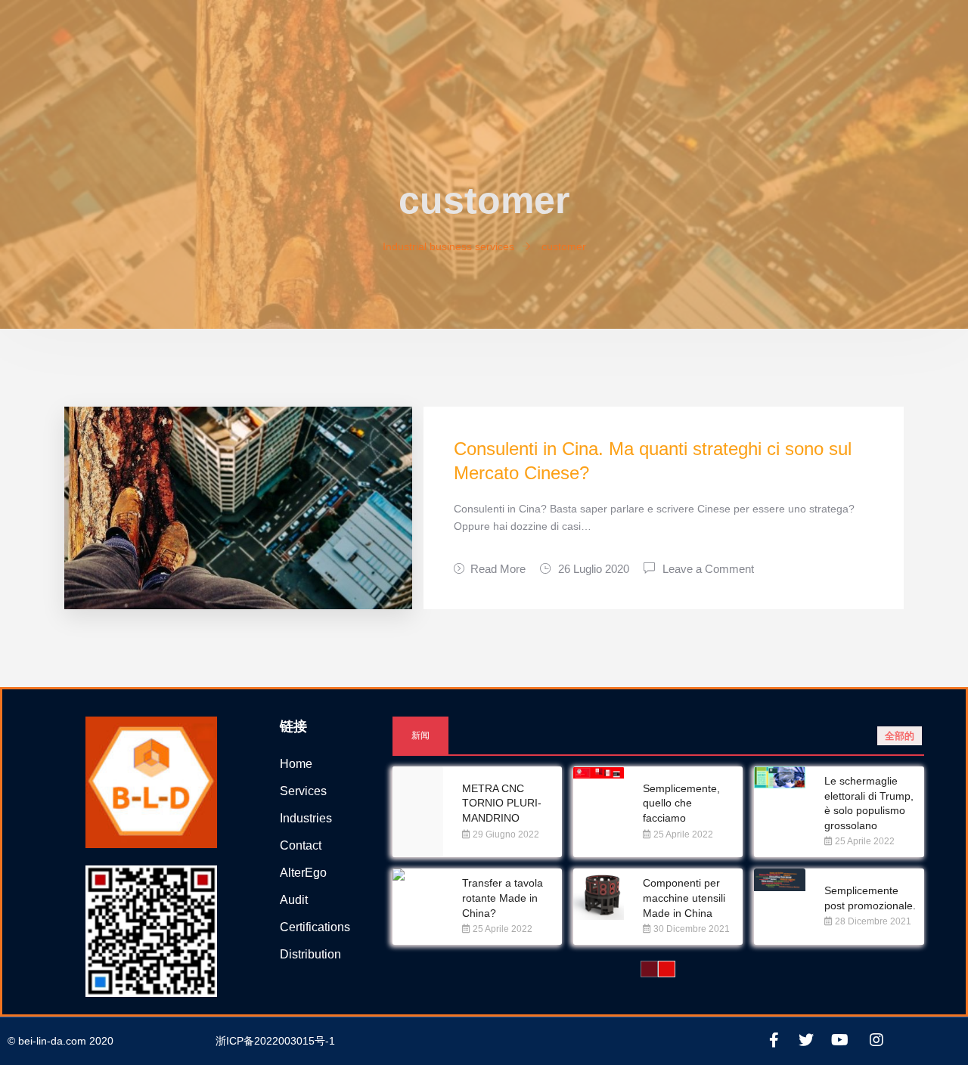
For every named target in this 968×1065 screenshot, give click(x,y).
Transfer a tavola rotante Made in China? (502, 897)
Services (303, 791)
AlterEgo (303, 872)
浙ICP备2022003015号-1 (275, 1041)
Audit (294, 899)
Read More (498, 568)
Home (296, 763)
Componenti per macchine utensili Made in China (684, 897)
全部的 (899, 735)
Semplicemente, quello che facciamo (681, 803)
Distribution (310, 954)
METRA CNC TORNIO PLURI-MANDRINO (501, 803)
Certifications (315, 927)
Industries (306, 818)
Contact (300, 845)
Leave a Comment (708, 567)
